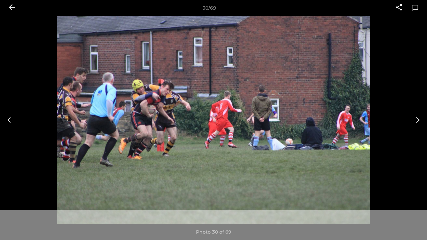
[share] (399, 8)
